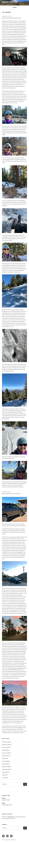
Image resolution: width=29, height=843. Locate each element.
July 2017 (4, 775)
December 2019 (6, 753)
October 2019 (5, 755)
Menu (15, 7)
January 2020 (5, 750)
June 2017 (4, 777)
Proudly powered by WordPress (9, 839)
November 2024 (6, 742)
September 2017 (6, 769)
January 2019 (5, 764)
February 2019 (5, 761)
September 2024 (6, 744)
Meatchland (11, 816)
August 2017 (5, 772)
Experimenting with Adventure (11, 18)
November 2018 (6, 766)
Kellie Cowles (9, 2)
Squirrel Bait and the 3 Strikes (11, 493)
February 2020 (5, 747)
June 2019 (4, 758)
